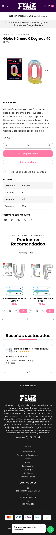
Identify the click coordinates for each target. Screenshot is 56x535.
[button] (28, 385)
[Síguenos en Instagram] (27, 437)
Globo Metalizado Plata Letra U (14, 300)
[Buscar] (7, 6)
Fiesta (16, 23)
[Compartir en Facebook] (5, 220)
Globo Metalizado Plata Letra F (41, 300)
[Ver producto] (9, 350)
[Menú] (3, 6)
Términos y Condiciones (28, 455)
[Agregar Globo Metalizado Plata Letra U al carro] (23, 311)
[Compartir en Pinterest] (25, 220)
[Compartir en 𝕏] (12, 220)
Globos (25, 23)
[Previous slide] (3, 318)
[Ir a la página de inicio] (26, 6)
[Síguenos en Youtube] (35, 437)
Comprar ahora (28, 162)
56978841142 (28, 504)
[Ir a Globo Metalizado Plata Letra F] (41, 272)
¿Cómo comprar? (28, 451)
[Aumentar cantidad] (50, 145)
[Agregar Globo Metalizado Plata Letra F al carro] (50, 311)
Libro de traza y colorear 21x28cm (31, 349)
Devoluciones (28, 466)
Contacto (28, 473)
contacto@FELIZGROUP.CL (28, 490)
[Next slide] (53, 318)
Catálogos (28, 469)
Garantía (28, 462)
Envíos (28, 458)
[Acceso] (45, 6)
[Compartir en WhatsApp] (18, 220)
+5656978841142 (28, 497)
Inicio (7, 23)
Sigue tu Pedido (28, 476)
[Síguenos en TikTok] (39, 437)
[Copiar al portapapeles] (32, 220)
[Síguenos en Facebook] (31, 437)
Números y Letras (40, 23)
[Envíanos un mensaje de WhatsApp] (50, 529)
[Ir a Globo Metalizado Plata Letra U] (14, 272)
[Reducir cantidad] (5, 145)
